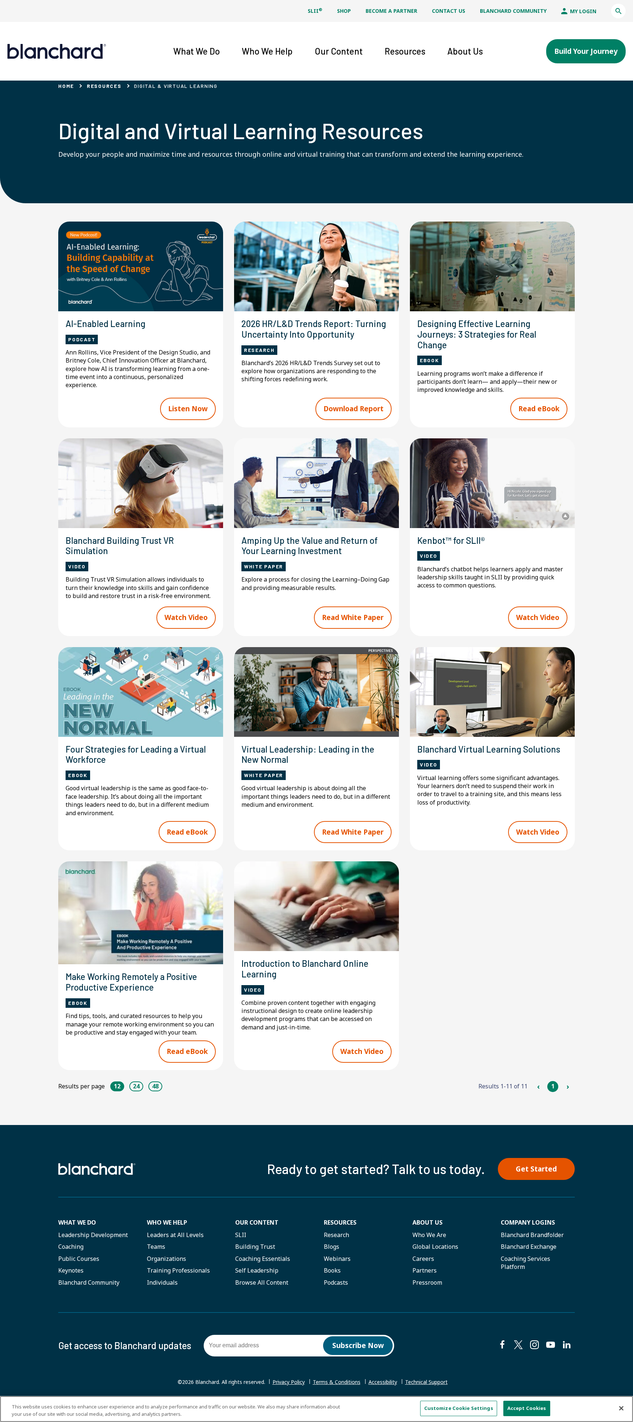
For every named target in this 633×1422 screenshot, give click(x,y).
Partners (424, 1270)
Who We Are (429, 1235)
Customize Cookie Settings (458, 1408)
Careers (423, 1259)
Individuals (162, 1282)
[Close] (621, 1408)
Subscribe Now (358, 1345)
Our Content (256, 1222)
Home (66, 86)
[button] (618, 11)
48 (155, 1086)
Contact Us (448, 10)
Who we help (167, 1222)
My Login (582, 11)
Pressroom (427, 1282)
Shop (344, 10)
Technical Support (426, 1382)
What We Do (77, 1222)
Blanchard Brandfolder (532, 1235)
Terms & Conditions (336, 1381)
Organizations (166, 1259)
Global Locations (435, 1247)
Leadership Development (93, 1235)
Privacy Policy (289, 1381)
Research (336, 1235)
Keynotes (71, 1270)
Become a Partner (391, 10)
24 (136, 1086)
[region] (316, 1409)
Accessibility (383, 1381)
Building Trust (255, 1247)
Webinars (337, 1259)
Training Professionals (178, 1270)
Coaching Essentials (262, 1259)
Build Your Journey (586, 51)
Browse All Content (261, 1282)
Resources (104, 86)
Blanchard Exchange (528, 1247)
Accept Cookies (526, 1408)
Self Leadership (256, 1270)
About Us (427, 1222)
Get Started (536, 1169)
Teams (156, 1247)
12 (117, 1086)
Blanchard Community (513, 10)
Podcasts (336, 1282)
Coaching (71, 1247)
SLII (315, 10)
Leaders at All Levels (175, 1235)
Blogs (331, 1247)
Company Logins (528, 1222)
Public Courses (78, 1259)
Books (332, 1270)
